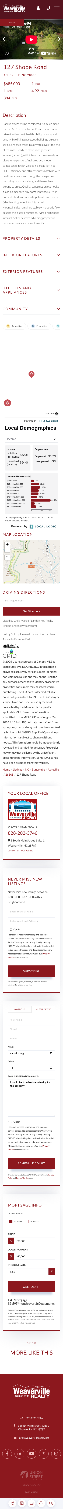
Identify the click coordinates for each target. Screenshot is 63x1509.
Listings (17, 769)
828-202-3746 (49, 8)
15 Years (34, 1221)
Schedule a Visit (43, 1009)
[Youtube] (31, 1454)
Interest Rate (17, 1264)
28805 (9, 774)
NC (27, 769)
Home (6, 769)
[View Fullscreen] (7, 557)
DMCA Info (31, 1492)
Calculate (31, 1286)
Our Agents (27, 851)
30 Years (17, 1221)
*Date (11, 1046)
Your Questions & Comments (23, 1075)
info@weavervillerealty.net (34, 1437)
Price (11, 1234)
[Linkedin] (19, 1454)
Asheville (53, 769)
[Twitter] (44, 1454)
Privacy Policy (32, 1485)
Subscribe (31, 971)
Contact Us (14, 851)
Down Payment (18, 1249)
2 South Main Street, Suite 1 (33, 1427)
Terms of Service (22, 1178)
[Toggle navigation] (56, 8)
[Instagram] (56, 1454)
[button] (5, 39)
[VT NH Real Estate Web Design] (31, 1475)
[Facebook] (7, 1454)
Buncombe (38, 769)
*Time (11, 1061)
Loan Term (15, 1213)
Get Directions (31, 611)
